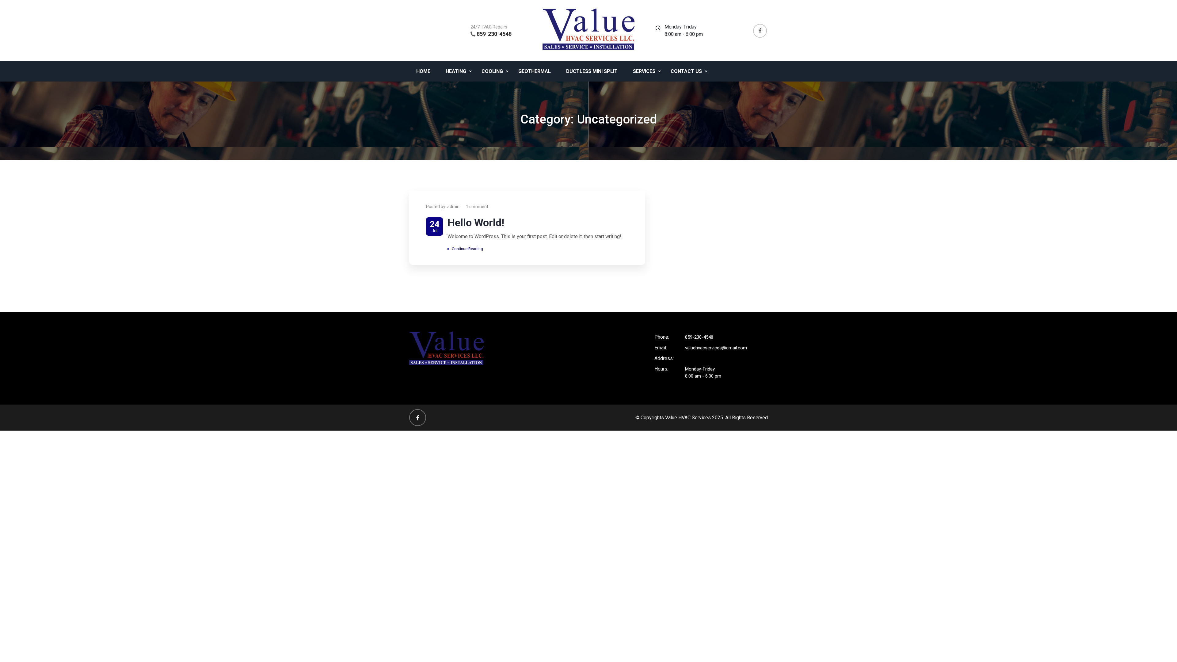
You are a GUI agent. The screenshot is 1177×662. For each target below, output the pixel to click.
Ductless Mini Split (592, 71)
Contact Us (686, 71)
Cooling (492, 71)
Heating (456, 71)
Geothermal (534, 71)
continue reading (467, 248)
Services (644, 71)
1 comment (477, 206)
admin (453, 206)
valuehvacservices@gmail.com (716, 348)
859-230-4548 (494, 34)
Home (423, 71)
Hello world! (476, 222)
